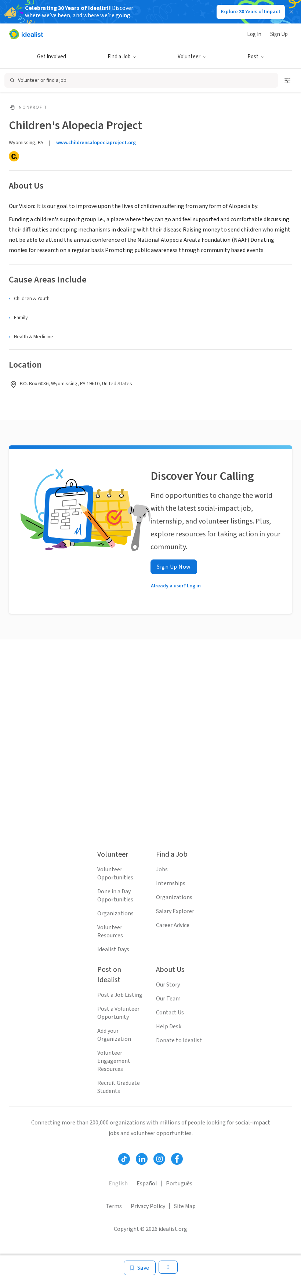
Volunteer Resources (110, 931)
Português (179, 1183)
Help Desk (168, 1026)
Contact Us (170, 1013)
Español (147, 1183)
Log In (254, 34)
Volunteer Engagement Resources (113, 1061)
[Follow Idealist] (124, 1159)
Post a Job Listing (119, 995)
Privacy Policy (148, 1206)
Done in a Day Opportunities (115, 895)
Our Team (168, 999)
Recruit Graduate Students (118, 1087)
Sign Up (279, 34)
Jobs (162, 869)
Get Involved (51, 57)
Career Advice (172, 925)
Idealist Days (113, 949)
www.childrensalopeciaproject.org (96, 142)
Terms (114, 1206)
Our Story (168, 985)
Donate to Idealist (179, 1040)
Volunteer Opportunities (115, 873)
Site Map (185, 1206)
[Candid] (14, 156)
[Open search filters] (287, 80)
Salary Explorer (175, 911)
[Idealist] (26, 34)
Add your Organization (114, 1035)
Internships (170, 883)
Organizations (115, 913)
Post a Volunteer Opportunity (118, 1013)
